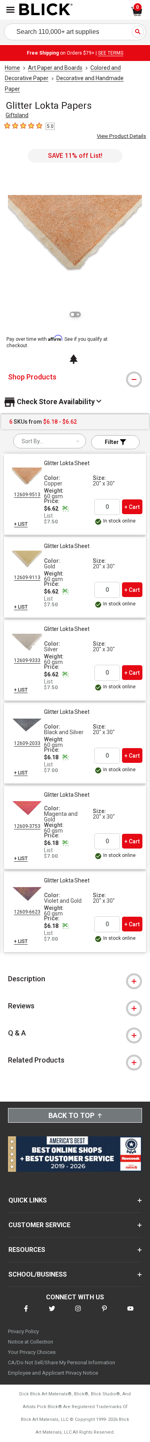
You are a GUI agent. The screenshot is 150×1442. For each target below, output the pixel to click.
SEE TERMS (110, 53)
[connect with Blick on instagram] (78, 1313)
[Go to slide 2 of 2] (78, 314)
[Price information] (65, 508)
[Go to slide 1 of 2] (72, 314)
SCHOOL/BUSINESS (37, 1274)
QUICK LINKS (27, 1200)
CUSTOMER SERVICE (39, 1225)
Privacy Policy (23, 1331)
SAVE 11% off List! (75, 155)
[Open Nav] (10, 10)
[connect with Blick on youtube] (130, 1313)
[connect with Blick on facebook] (26, 1313)
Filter (112, 442)
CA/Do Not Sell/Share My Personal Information (61, 1362)
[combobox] (49, 441)
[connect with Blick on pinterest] (104, 1313)
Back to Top (71, 1115)
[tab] (75, 377)
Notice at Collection (30, 1342)
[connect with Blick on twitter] (52, 1313)
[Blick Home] (46, 10)
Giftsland (17, 115)
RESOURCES (26, 1249)
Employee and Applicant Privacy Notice (53, 1373)
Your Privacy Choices (32, 1352)
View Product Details (121, 136)
